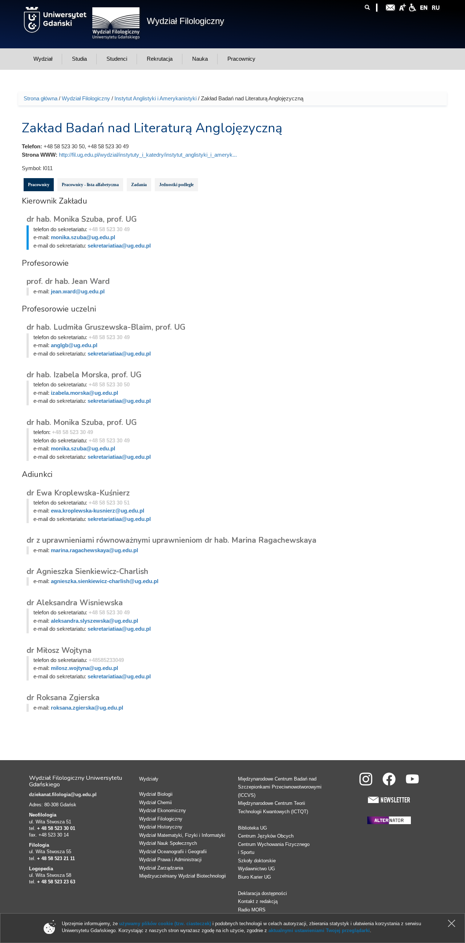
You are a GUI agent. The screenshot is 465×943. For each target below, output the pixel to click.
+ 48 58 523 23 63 (56, 881)
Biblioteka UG (252, 828)
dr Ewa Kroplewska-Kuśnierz (78, 493)
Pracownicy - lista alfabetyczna (90, 184)
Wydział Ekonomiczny (162, 810)
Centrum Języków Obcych (266, 836)
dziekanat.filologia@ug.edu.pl (63, 794)
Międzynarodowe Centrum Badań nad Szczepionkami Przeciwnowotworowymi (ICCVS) (280, 787)
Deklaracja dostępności (262, 893)
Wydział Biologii (156, 794)
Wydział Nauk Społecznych (168, 843)
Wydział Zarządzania (161, 868)
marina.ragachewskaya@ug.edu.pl (94, 550)
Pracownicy (38, 184)
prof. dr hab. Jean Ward (68, 281)
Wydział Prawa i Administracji (170, 859)
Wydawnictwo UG (256, 868)
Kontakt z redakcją (258, 901)
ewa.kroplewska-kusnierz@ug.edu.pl (97, 510)
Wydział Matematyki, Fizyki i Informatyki (182, 835)
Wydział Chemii (155, 802)
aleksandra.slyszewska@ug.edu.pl (94, 621)
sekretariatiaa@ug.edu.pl (119, 245)
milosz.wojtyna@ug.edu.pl (84, 668)
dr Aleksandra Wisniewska (75, 603)
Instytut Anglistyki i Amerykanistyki (155, 98)
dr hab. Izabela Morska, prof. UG (84, 375)
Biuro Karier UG (254, 877)
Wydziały (148, 779)
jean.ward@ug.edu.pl (78, 291)
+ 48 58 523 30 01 (56, 828)
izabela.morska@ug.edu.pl (84, 393)
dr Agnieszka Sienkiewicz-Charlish (87, 571)
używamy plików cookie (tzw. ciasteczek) (165, 923)
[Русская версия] (435, 7)
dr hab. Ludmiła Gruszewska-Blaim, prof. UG (106, 327)
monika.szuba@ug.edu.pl (83, 237)
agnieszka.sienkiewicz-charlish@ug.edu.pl (104, 581)
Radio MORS (252, 909)
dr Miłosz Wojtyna (59, 650)
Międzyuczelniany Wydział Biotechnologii (182, 876)
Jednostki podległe (176, 184)
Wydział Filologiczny (185, 21)
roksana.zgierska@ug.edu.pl (87, 708)
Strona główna (40, 98)
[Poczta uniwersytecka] (390, 7)
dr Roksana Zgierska (63, 698)
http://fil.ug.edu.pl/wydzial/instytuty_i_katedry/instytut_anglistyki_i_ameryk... (148, 155)
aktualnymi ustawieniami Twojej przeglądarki (319, 930)
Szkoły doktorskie (257, 860)
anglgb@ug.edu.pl (74, 345)
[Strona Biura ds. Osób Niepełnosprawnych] (412, 7)
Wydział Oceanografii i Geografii (173, 851)
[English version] (424, 7)
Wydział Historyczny (160, 827)
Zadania (139, 184)
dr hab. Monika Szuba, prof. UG (82, 219)
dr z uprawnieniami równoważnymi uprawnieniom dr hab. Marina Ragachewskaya (171, 540)
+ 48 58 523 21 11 (56, 858)
